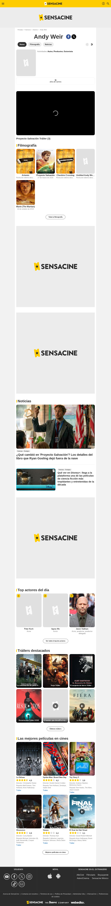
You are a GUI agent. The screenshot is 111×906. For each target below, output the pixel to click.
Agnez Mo (55, 629)
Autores (35, 30)
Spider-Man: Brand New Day (54, 777)
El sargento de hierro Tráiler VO (82, 685)
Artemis (25, 175)
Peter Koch (28, 629)
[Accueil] (53, 3)
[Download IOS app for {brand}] (51, 876)
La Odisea (20, 777)
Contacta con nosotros (29, 894)
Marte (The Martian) (25, 206)
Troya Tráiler (55, 685)
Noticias (24, 401)
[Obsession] (29, 811)
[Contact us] (22, 884)
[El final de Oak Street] (82, 811)
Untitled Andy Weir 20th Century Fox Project (85, 175)
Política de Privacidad (63, 894)
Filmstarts (90, 875)
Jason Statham (82, 629)
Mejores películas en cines (55, 852)
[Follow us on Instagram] (29, 877)
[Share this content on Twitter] (73, 36)
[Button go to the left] (87, 44)
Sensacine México (100, 878)
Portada (20, 30)
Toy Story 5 (74, 777)
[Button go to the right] (91, 44)
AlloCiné (80, 875)
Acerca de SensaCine (11, 894)
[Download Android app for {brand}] (60, 876)
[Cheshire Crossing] (65, 161)
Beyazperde (103, 875)
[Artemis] (25, 161)
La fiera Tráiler (82, 720)
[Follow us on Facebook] (14, 877)
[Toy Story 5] (82, 759)
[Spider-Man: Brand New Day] (55, 759)
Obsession (20, 830)
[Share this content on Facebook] (68, 36)
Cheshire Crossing (65, 175)
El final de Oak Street (78, 830)
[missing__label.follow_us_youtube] (7, 877)
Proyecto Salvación (45, 175)
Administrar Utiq (79, 894)
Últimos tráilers (55, 729)
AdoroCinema (83, 878)
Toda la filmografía (55, 217)
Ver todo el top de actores (55, 641)
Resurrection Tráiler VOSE (29, 720)
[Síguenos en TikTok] (14, 884)
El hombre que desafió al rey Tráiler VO (56, 720)
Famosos (28, 30)
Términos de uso (46, 894)
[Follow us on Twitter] (22, 877)
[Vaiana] (55, 811)
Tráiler (18, 790)
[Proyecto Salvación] (45, 161)
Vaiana (45, 830)
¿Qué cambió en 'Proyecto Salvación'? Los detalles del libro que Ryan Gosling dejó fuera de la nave (54, 456)
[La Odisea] (29, 759)
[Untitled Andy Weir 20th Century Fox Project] (85, 161)
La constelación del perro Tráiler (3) (29, 685)
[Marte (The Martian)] (25, 192)
